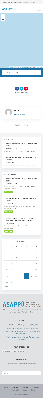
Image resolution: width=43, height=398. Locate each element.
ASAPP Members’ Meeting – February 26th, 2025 (22, 325)
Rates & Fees (24, 387)
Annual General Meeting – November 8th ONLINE (22, 328)
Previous (18, 125)
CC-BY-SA (39, 67)
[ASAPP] (11, 8)
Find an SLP (14, 387)
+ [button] (3, 16)
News (14, 351)
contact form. (32, 363)
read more (8, 192)
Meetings (21, 351)
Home (6, 387)
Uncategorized (7, 351)
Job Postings (35, 387)
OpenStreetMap (25, 67)
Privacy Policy (15, 390)
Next (26, 125)
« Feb (6, 287)
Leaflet (11, 67)
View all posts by (21, 114)
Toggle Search (13, 73)
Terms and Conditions (28, 390)
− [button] (3, 19)
